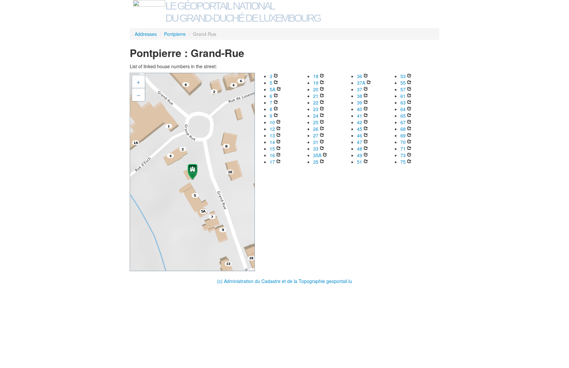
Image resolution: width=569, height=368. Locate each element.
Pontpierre (175, 34)
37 (359, 89)
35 (315, 161)
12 (272, 129)
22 (315, 102)
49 (359, 155)
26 (315, 129)
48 (359, 148)
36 (359, 76)
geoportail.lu (339, 281)
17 (272, 161)
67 (403, 122)
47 (359, 142)
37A (361, 82)
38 (359, 96)
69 (403, 135)
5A (272, 89)
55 (403, 82)
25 (315, 122)
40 (359, 109)
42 (359, 122)
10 (272, 122)
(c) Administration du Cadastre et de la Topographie (271, 281)
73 (403, 155)
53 (403, 76)
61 (403, 96)
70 (403, 142)
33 (315, 148)
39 (359, 102)
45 (359, 129)
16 (272, 155)
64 (403, 109)
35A (317, 155)
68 (403, 129)
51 (359, 161)
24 (315, 115)
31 (315, 142)
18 (315, 76)
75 (403, 161)
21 (315, 96)
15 (272, 148)
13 (272, 135)
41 (359, 115)
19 (315, 82)
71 (403, 148)
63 (403, 102)
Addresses (146, 34)
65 (403, 115)
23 (315, 109)
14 (272, 142)
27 (315, 135)
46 (359, 135)
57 (403, 89)
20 (315, 89)
